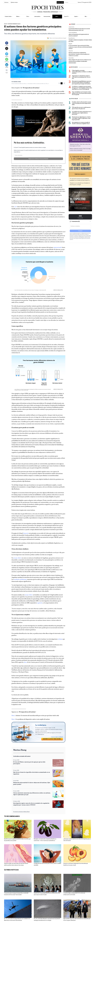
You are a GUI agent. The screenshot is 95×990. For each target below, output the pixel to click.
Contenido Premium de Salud (14, 23)
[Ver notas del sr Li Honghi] (80, 165)
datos (25, 662)
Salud (5, 23)
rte (13, 719)
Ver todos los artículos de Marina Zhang (21, 811)
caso (15, 206)
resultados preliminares (20, 579)
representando (58, 247)
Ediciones (6, 2)
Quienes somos (14, 2)
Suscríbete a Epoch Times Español (52, 739)
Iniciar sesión (60, 2)
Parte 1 (13, 715)
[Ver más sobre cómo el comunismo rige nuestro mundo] (80, 199)
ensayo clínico (17, 558)
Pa (12, 719)
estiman (60, 639)
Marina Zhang (17, 81)
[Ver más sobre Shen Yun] (80, 135)
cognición (39, 603)
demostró (25, 533)
